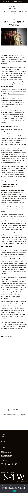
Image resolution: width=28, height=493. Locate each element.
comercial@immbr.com (6, 456)
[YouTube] (9, 464)
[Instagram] (2, 464)
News (8, 11)
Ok (14, 490)
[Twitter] (16, 464)
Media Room (14, 11)
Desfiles (3, 11)
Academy (21, 11)
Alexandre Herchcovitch (20, 233)
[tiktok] (5, 464)
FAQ (26, 11)
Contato (14, 13)
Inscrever (14, 426)
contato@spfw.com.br (6, 452)
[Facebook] (12, 464)
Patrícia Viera (13, 259)
